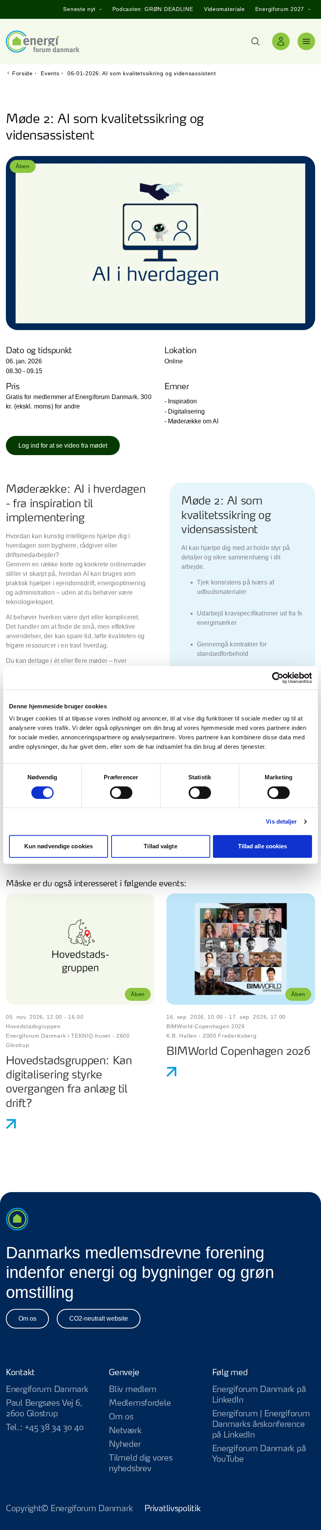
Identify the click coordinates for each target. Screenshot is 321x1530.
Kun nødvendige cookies (58, 846)
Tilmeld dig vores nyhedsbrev (140, 1463)
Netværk (125, 1431)
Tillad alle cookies (262, 846)
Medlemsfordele (140, 1403)
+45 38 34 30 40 (54, 1428)
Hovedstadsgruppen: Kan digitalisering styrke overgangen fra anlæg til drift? (69, 1082)
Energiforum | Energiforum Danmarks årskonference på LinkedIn (263, 1425)
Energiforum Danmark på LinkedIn (263, 1395)
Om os (27, 1318)
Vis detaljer (281, 821)
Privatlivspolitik (172, 1509)
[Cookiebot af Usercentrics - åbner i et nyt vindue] (277, 678)
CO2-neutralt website (98, 1318)
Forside (22, 73)
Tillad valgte (160, 846)
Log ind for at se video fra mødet (62, 445)
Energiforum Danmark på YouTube (263, 1454)
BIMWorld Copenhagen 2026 (238, 1052)
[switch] (121, 792)
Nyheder (125, 1444)
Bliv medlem (133, 1390)
